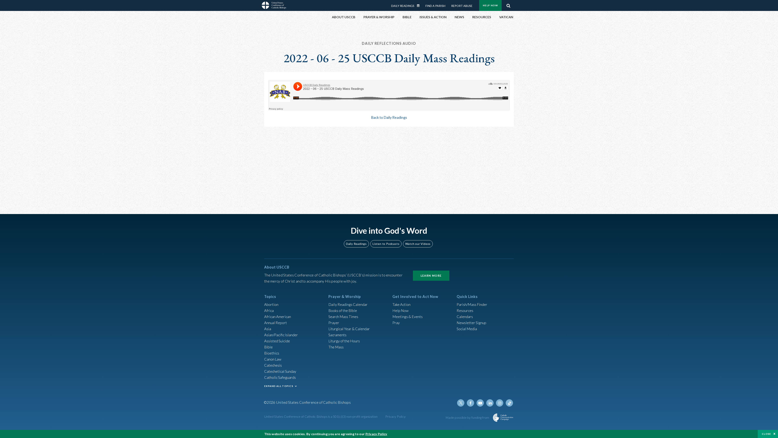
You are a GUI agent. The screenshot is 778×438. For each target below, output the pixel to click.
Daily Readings (402, 5)
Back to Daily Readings (389, 117)
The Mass (336, 347)
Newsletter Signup (471, 322)
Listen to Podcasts (386, 243)
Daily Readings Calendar (420, 6)
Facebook (470, 403)
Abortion (271, 304)
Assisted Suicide (277, 341)
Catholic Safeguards (280, 377)
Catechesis (273, 365)
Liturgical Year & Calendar (349, 329)
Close (766, 433)
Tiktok (509, 403)
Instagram (499, 403)
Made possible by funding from (468, 417)
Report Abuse (461, 5)
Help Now (490, 5)
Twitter (460, 403)
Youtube (480, 403)
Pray (396, 322)
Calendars (465, 316)
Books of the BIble (342, 310)
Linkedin (490, 403)
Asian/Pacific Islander (281, 335)
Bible (268, 347)
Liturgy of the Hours (344, 341)
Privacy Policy (395, 416)
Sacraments (337, 335)
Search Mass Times (343, 316)
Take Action (401, 304)
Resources (465, 310)
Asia (267, 329)
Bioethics (271, 353)
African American (277, 316)
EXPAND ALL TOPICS (278, 386)
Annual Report (275, 322)
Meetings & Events (407, 316)
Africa (269, 310)
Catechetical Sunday (280, 371)
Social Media (467, 329)
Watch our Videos (418, 243)
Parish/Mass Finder (472, 304)
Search (508, 5)
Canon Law (272, 359)
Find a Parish (435, 5)
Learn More (431, 275)
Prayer (333, 322)
